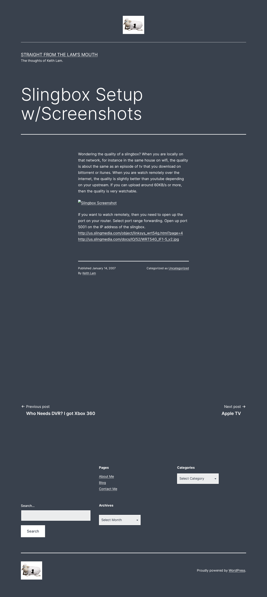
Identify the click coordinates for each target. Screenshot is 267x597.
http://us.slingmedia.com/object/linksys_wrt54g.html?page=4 (130, 233)
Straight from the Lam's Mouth (59, 54)
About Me (106, 476)
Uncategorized (179, 268)
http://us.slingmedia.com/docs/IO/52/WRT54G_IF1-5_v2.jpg (128, 239)
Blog (102, 483)
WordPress (237, 570)
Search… (28, 506)
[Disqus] (133, 340)
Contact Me (108, 489)
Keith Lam (89, 273)
